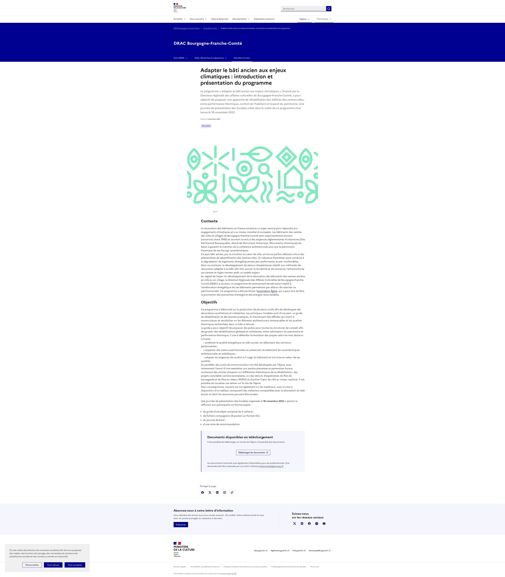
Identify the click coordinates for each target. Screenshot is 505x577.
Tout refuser (53, 564)
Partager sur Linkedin (217, 492)
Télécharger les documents (251, 452)
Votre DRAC (179, 58)
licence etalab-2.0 (227, 573)
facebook (309, 523)
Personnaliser (32, 564)
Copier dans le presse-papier (232, 492)
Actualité (206, 126)
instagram (316, 523)
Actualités (178, 19)
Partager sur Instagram (224, 492)
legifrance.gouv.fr (279, 550)
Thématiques (322, 19)
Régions (303, 19)
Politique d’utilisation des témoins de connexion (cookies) (245, 567)
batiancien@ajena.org (270, 466)
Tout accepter (75, 564)
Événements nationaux (264, 19)
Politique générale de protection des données (288, 567)
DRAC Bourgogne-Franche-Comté (187, 28)
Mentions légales (180, 567)
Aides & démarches (219, 19)
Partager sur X (210, 492)
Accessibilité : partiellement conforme (204, 567)
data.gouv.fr (259, 550)
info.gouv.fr (297, 550)
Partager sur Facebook (202, 492)
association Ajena (267, 291)
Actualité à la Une (210, 28)
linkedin (302, 523)
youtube (324, 523)
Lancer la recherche (328, 8)
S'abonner (181, 524)
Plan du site (314, 567)
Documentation (240, 19)
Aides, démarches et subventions (209, 58)
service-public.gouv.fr (318, 550)
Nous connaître (197, 19)
